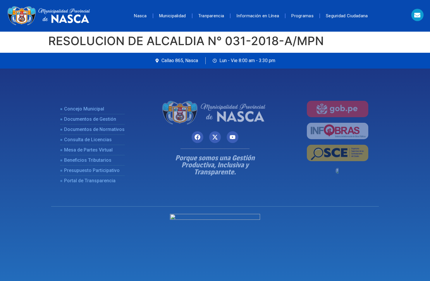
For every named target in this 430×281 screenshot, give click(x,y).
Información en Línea (257, 15)
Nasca (140, 15)
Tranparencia (211, 15)
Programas (302, 15)
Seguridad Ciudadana (347, 15)
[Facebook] (197, 137)
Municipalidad (172, 15)
